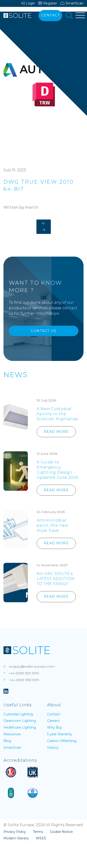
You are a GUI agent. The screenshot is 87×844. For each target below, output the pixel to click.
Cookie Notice (61, 832)
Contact (50, 15)
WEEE (41, 838)
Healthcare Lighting (19, 727)
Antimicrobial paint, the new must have (52, 525)
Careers (53, 721)
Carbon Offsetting (61, 741)
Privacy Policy (14, 832)
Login (30, 3)
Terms (38, 832)
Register (50, 3)
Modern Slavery (16, 838)
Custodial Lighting (18, 714)
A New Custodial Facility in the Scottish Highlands (57, 414)
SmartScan (75, 3)
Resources (12, 734)
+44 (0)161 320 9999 (23, 673)
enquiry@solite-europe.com (32, 666)
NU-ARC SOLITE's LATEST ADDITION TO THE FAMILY (55, 578)
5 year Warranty (59, 734)
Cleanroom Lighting (19, 721)
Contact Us (43, 331)
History (53, 747)
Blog (7, 741)
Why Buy (54, 727)
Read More (56, 432)
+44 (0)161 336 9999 (24, 680)
